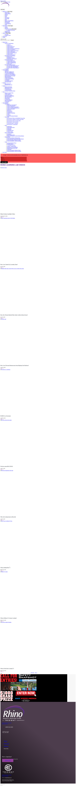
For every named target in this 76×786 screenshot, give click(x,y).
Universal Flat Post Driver (11, 142)
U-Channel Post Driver (11, 144)
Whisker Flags (10, 131)
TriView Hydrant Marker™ (12, 52)
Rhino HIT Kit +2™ (8, 84)
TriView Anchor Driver (11, 146)
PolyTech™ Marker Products (10, 64)
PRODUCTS (5, 11)
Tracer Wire (7, 18)
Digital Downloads (8, 28)
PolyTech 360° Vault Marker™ (12, 66)
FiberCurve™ (9, 63)
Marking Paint (7, 21)
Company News (8, 35)
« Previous (32, 672)
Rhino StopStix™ (8, 100)
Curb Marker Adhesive (9, 80)
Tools (6, 24)
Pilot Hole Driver (10, 143)
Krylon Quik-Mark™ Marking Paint (13, 137)
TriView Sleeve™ (10, 47)
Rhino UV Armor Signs (9, 92)
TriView (9, 44)
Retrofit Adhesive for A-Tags (10, 75)
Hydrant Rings (7, 98)
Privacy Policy (6, 748)
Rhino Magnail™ (8, 76)
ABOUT (4, 33)
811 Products (7, 22)
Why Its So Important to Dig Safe (8, 516)
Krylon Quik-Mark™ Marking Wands (14, 139)
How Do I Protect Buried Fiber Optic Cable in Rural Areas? (14, 315)
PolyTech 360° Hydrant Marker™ (13, 67)
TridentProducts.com (8, 777)
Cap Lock (9, 114)
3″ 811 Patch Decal (8, 89)
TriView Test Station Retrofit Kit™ (13, 48)
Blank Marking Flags (11, 127)
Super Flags (9, 128)
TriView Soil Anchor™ (11, 54)
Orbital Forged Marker (9, 77)
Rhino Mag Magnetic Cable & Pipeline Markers (15, 135)
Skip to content (3, 0)
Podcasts (6, 27)
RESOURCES (5, 25)
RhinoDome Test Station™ (12, 58)
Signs (6, 16)
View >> (2, 217)
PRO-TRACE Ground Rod (12, 124)
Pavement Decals (8, 81)
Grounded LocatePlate (11, 112)
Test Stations (7, 17)
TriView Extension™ (11, 46)
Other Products (5, 102)
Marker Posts (7, 12)
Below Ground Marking (9, 20)
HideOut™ (7, 70)
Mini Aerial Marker (8, 96)
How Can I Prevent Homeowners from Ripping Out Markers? (14, 365)
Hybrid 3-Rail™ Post (11, 60)
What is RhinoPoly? (5, 567)
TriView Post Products (9, 43)
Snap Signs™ (7, 97)
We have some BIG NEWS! (6, 466)
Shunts (8, 113)
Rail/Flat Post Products (9, 59)
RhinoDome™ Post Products (10, 55)
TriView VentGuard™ (11, 51)
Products (6, 746)
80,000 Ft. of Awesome (5, 415)
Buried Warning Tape (11, 134)
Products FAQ (7, 31)
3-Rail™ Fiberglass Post (11, 61)
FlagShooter (9, 129)
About (5, 741)
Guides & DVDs (8, 23)
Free (8, 1)
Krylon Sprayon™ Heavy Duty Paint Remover (15, 138)
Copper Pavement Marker (9, 78)
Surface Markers (8, 13)
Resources (6, 743)
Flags (6, 19)
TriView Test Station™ (11, 49)
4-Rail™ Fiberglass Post (11, 62)
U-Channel (7, 68)
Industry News (7, 32)
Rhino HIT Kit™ (8, 83)
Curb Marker (7, 79)
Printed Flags (9, 126)
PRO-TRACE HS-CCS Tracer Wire (14, 120)
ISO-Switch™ (9, 110)
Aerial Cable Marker (8, 94)
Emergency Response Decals (10, 90)
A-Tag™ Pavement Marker (10, 73)
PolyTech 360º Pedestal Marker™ (13, 65)
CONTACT (5, 36)
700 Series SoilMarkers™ (9, 72)
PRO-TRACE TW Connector (12, 121)
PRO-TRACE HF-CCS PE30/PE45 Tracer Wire (16, 118)
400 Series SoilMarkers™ (9, 71)
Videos (6, 26)
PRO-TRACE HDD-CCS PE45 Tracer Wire (15, 119)
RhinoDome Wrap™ (10, 57)
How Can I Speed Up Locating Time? (9, 264)
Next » (36, 672)
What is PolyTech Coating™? (7, 668)
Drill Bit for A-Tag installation (10, 74)
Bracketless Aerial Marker (9, 95)
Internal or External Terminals (12, 115)
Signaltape (9, 133)
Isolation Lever (9, 111)
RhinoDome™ (9, 56)
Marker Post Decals (8, 86)
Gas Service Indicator (8, 99)
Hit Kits (6, 14)
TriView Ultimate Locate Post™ (12, 50)
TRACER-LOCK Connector (12, 123)
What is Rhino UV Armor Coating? (8, 618)
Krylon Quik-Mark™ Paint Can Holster (14, 140)
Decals (6, 15)
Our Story (6, 34)
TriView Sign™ (10, 53)
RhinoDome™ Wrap (8, 87)
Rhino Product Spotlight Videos (7, 214)
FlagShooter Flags (10, 130)
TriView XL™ (9, 45)
